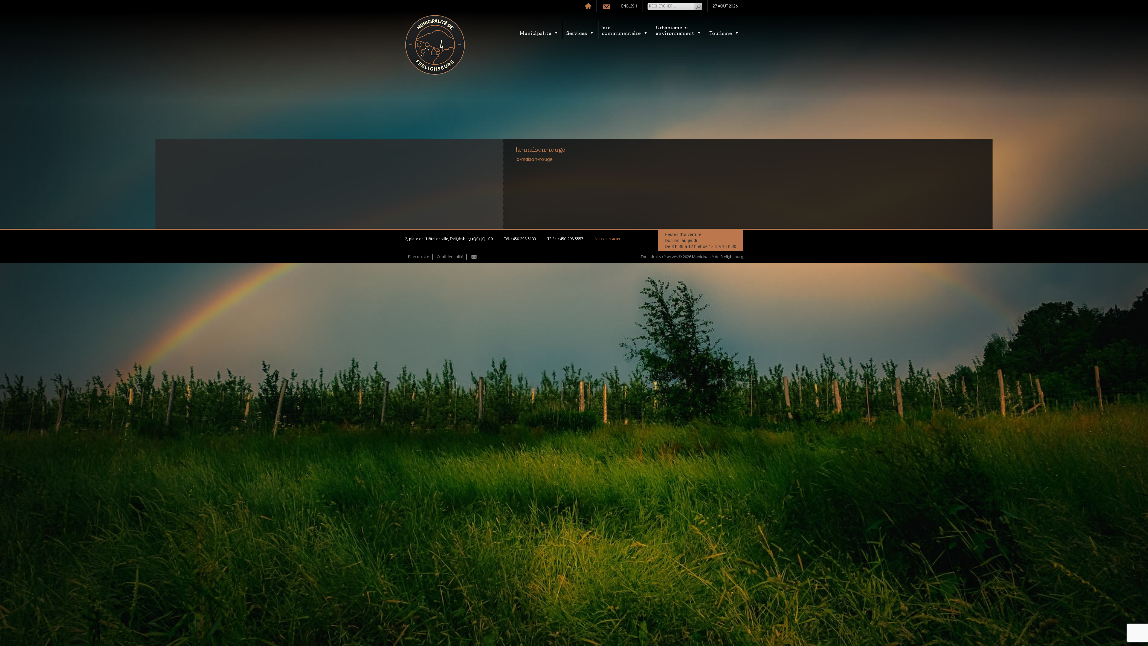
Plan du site (418, 256)
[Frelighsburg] (435, 45)
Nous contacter (608, 238)
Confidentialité (450, 256)
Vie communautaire (621, 30)
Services (576, 32)
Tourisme (720, 32)
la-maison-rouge (533, 159)
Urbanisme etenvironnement (675, 30)
